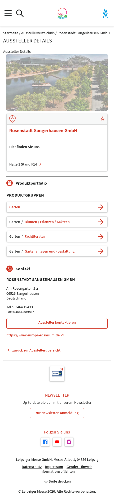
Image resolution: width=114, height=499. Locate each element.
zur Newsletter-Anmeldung (57, 412)
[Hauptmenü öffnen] (7, 13)
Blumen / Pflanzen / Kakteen (47, 222)
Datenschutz (32, 467)
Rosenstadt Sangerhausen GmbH (84, 33)
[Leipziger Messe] (105, 13)
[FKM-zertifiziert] (57, 373)
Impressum (54, 467)
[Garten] (100, 207)
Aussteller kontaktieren (57, 322)
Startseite (10, 33)
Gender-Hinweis (79, 467)
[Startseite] (62, 13)
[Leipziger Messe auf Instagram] (69, 441)
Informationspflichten (57, 471)
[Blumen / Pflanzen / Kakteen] (100, 222)
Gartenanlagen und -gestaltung (49, 251)
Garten (14, 207)
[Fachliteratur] (100, 236)
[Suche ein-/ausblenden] (19, 13)
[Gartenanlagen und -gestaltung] (100, 251)
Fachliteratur (35, 236)
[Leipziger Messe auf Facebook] (45, 441)
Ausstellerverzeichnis (38, 33)
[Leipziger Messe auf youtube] (57, 441)
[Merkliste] (102, 119)
